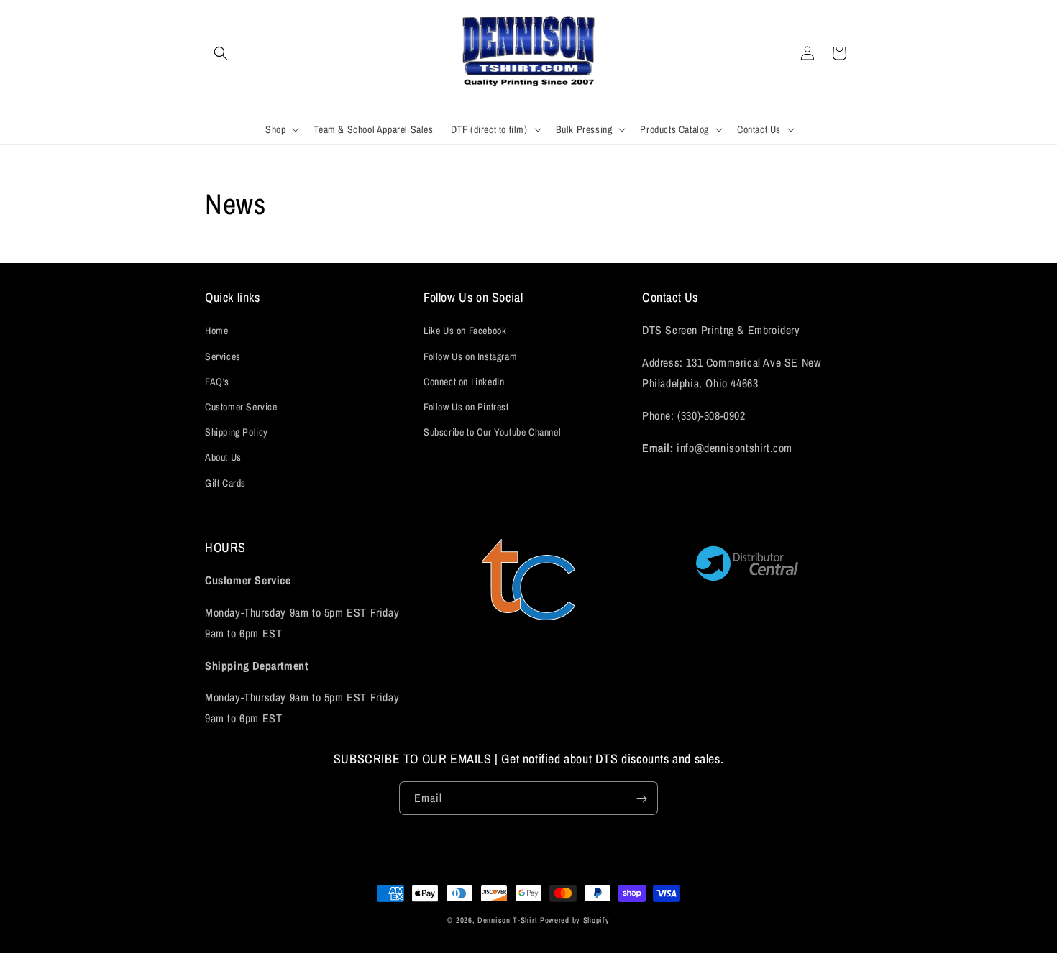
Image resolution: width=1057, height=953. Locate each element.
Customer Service (241, 406)
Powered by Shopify (575, 920)
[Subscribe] (641, 799)
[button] (221, 53)
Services (223, 356)
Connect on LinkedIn (464, 381)
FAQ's (217, 381)
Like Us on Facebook (465, 331)
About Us (223, 457)
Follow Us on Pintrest (466, 406)
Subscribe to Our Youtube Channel (492, 431)
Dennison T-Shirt (508, 920)
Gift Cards (225, 482)
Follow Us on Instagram (470, 356)
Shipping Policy (236, 431)
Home (216, 331)
